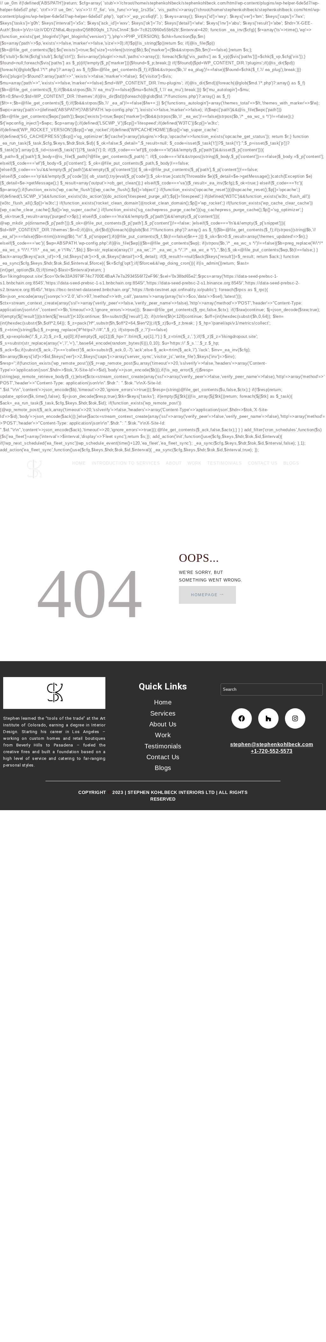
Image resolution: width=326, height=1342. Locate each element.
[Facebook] (241, 718)
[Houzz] (268, 718)
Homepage (204, 595)
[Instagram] (295, 718)
